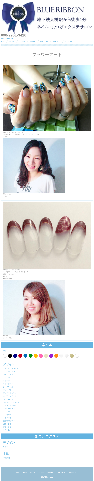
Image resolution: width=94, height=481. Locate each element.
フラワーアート (9, 408)
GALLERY (44, 41)
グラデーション (9, 371)
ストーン (6, 381)
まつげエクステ (12, 51)
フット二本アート (10, 405)
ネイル (8, 46)
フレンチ (6, 412)
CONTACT (69, 41)
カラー (5, 447)
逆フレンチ (7, 427)
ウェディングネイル (10, 368)
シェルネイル (8, 375)
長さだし (6, 430)
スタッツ (6, 378)
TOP (3, 41)
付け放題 (6, 458)
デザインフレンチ (10, 393)
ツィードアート (9, 390)
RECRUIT (57, 41)
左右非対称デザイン (10, 421)
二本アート (7, 418)
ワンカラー (7, 415)
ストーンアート (9, 384)
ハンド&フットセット (11, 402)
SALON (22, 41)
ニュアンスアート (10, 396)
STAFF (32, 41)
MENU (11, 41)
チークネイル (8, 387)
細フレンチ (7, 424)
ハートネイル (8, 399)
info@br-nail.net (7, 38)
